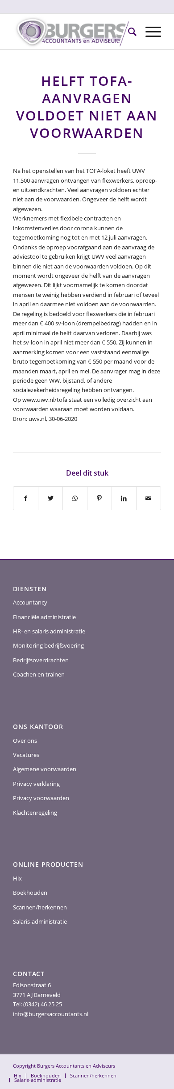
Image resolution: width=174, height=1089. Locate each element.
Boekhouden (30, 893)
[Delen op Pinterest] (99, 498)
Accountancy (30, 602)
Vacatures (26, 755)
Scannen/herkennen (40, 907)
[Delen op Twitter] (50, 498)
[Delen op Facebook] (25, 498)
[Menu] (149, 31)
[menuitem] (128, 31)
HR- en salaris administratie (49, 631)
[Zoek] (128, 31)
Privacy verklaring (36, 784)
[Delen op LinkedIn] (124, 498)
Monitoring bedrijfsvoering (48, 645)
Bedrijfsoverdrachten (41, 660)
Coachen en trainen (39, 674)
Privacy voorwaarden (41, 798)
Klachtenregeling (35, 813)
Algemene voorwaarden (44, 769)
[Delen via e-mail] (149, 498)
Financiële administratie (44, 617)
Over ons (25, 741)
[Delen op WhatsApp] (75, 498)
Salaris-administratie (40, 921)
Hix (17, 878)
